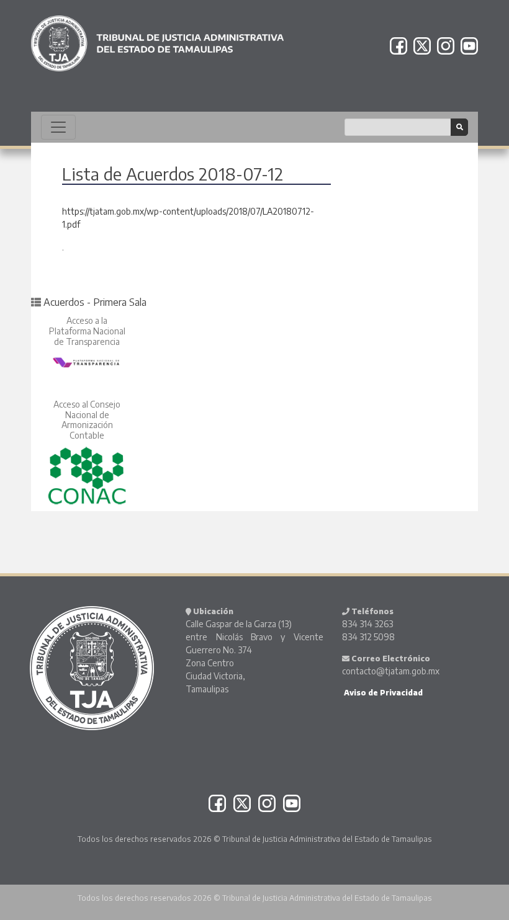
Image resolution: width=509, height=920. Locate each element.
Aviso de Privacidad (382, 692)
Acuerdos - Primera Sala (94, 302)
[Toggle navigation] (58, 127)
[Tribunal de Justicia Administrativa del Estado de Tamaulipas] (157, 38)
